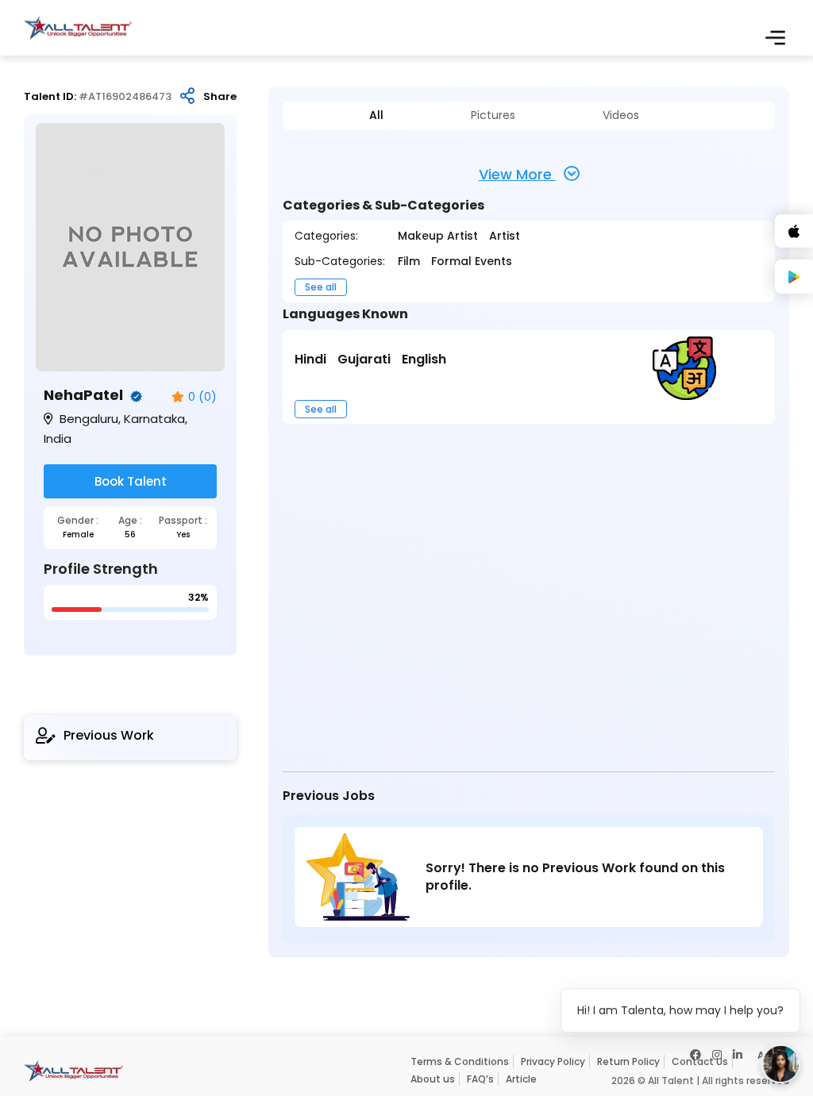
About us (432, 1079)
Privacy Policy (553, 1061)
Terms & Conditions (459, 1061)
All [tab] (376, 115)
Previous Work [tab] (109, 735)
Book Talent (130, 481)
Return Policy (628, 1061)
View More (517, 174)
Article (521, 1079)
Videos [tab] (621, 115)
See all (321, 287)
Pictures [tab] (493, 115)
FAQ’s (480, 1079)
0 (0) (202, 397)
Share (220, 97)
